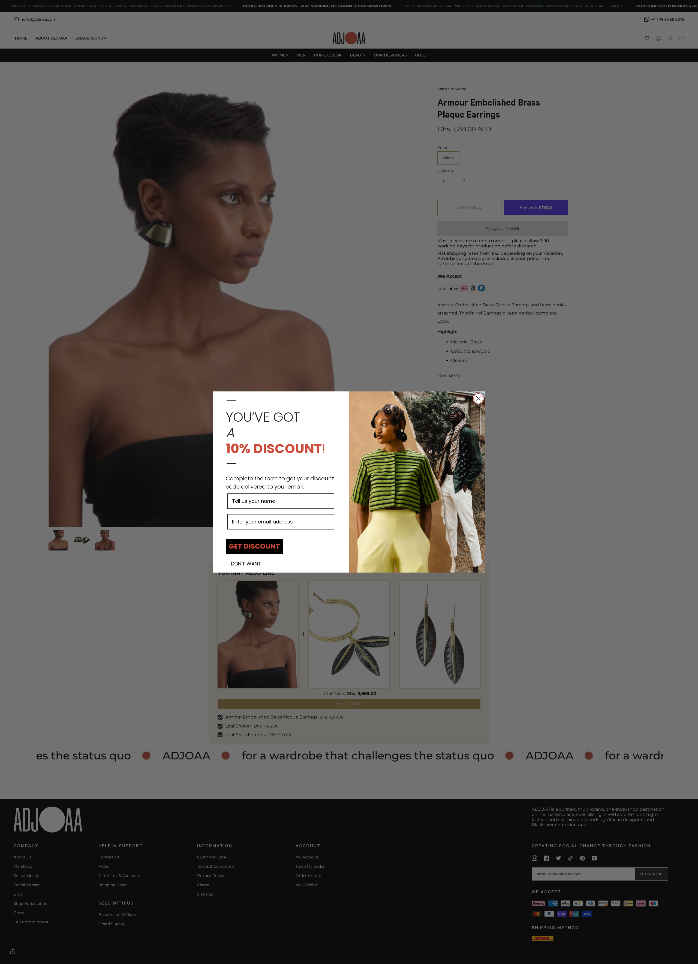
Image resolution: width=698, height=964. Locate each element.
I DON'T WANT (244, 564)
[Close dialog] (478, 398)
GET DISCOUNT (254, 546)
